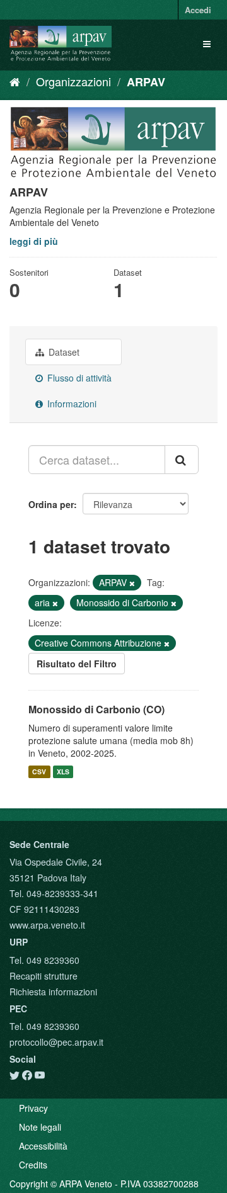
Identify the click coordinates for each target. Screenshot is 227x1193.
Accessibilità (43, 1145)
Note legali (40, 1127)
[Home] (14, 81)
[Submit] (182, 459)
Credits (33, 1164)
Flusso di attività (78, 377)
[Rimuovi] (132, 583)
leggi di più (33, 241)
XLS (63, 771)
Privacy (33, 1108)
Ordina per (51, 504)
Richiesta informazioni (53, 991)
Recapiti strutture (43, 976)
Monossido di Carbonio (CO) (96, 709)
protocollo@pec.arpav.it (56, 1042)
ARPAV (146, 82)
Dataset (62, 352)
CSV (39, 771)
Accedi (198, 10)
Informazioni (70, 403)
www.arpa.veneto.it (47, 925)
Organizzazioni (73, 81)
